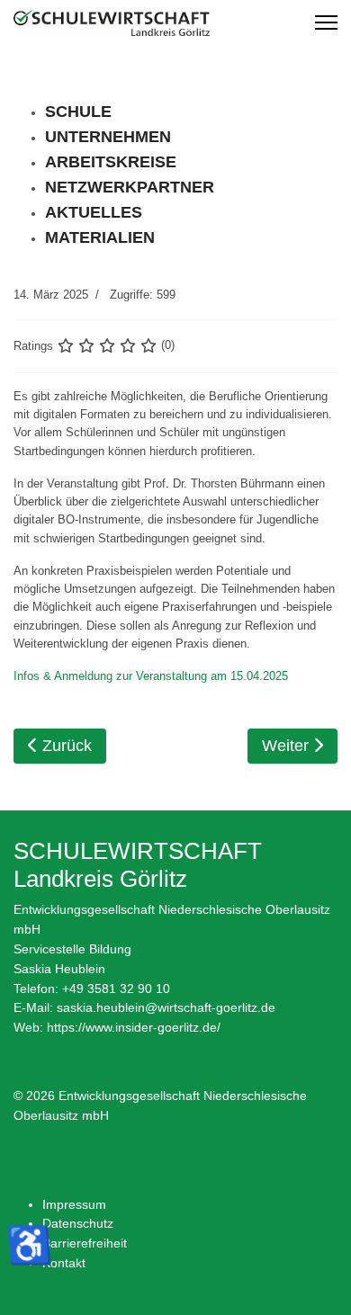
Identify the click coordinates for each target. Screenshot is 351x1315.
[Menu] (326, 22)
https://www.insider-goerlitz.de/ (133, 1027)
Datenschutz (77, 1223)
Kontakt (64, 1263)
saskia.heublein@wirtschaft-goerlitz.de (166, 1007)
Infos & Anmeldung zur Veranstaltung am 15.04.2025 (151, 676)
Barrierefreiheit (84, 1243)
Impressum (74, 1204)
